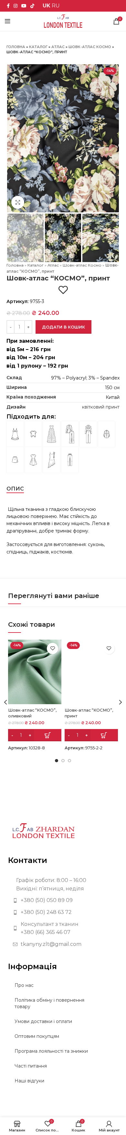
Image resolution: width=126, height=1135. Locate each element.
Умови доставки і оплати (43, 1021)
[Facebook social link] (8, 6)
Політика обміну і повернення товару (49, 1003)
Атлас (58, 47)
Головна (15, 47)
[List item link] (63, 900)
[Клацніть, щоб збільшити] (17, 202)
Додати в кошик (63, 326)
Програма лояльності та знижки (51, 1051)
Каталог (38, 47)
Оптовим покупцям (37, 1036)
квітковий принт (101, 407)
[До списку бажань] (63, 290)
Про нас (24, 985)
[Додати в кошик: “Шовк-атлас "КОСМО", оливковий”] (34, 735)
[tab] (15, 488)
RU (56, 6)
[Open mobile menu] (8, 21)
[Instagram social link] (15, 6)
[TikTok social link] (32, 6)
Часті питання (31, 1066)
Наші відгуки (29, 1081)
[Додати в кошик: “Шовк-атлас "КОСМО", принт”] (91, 735)
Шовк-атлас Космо (89, 47)
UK (46, 6)
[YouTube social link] (23, 6)
